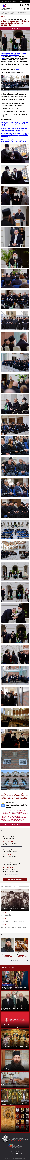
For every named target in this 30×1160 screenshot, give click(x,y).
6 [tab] (15, 874)
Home (3, 12)
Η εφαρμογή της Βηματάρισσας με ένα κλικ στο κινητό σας (14, 1129)
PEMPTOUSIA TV (4, 1101)
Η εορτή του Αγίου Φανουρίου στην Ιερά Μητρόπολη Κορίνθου (15, 1046)
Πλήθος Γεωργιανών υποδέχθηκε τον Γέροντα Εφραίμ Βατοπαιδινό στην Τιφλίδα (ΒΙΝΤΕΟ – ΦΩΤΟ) (14, 124)
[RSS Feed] (28, 5)
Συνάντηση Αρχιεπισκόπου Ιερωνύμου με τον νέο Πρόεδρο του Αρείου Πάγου (14, 1009)
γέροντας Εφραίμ (17, 810)
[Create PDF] (19, 28)
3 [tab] (9, 874)
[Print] (14, 28)
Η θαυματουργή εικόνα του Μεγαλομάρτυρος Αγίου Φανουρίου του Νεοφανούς (12, 1104)
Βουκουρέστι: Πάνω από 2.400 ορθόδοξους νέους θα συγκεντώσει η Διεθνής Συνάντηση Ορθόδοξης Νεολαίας (14, 1026)
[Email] (17, 28)
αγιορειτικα (9, 810)
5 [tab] (13, 874)
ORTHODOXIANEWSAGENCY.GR (15, 797)
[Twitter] (26, 5)
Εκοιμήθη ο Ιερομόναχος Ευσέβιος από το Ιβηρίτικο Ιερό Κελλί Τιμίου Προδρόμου (14, 1069)
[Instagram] (23, 5)
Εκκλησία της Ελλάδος (6, 1006)
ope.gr (17, 69)
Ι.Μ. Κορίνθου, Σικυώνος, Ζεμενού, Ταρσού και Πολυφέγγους (14, 1044)
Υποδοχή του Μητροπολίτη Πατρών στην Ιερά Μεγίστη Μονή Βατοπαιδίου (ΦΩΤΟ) (15, 988)
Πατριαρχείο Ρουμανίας (6, 1024)
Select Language (17, 1)
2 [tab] (7, 874)
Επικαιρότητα (4, 1084)
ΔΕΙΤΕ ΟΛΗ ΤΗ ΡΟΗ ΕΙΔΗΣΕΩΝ (15, 879)
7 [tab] (17, 874)
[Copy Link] (12, 28)
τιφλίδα (20, 820)
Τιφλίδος (3, 58)
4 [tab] (11, 874)
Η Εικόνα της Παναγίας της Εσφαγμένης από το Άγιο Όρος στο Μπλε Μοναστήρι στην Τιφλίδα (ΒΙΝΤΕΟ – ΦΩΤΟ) (15, 135)
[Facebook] (20, 5)
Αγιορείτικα (7, 12)
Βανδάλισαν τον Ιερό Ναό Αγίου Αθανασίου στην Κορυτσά (14, 1086)
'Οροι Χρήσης (22, 1158)
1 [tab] (5, 874)
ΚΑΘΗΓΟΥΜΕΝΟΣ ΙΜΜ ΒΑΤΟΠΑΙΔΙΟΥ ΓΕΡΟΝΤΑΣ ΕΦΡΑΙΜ (14, 817)
